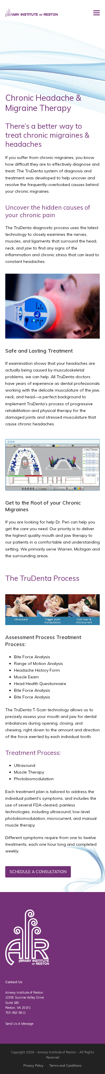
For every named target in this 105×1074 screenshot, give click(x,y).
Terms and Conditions (65, 1066)
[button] (96, 12)
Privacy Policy (33, 1066)
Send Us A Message (19, 1024)
